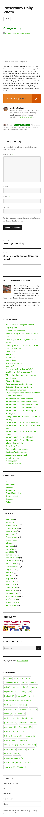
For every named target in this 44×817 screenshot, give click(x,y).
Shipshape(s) (11, 328)
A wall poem (11, 378)
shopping (30, 736)
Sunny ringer (11, 360)
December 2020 (12, 558)
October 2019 (11, 599)
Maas (33, 709)
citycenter (10, 692)
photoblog (27, 718)
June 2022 (10, 534)
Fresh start (10, 351)
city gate (21, 127)
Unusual (9, 499)
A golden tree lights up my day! (19, 372)
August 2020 (11, 570)
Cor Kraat (28, 127)
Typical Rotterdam (9, 127)
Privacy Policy (25, 811)
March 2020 (11, 584)
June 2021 (10, 546)
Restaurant (10, 490)
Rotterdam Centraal (14, 731)
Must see (9, 487)
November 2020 (12, 561)
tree (17, 754)
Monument (36, 125)
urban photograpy (13, 763)
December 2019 (12, 593)
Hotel (8, 481)
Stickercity (10, 357)
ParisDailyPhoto (22, 661)
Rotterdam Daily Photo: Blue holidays (21, 408)
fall (31, 696)
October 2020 (11, 564)
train (31, 749)
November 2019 (12, 596)
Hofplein (23, 705)
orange (10, 129)
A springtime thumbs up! (16, 455)
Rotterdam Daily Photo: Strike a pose (21, 402)
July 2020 (9, 573)
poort (25, 129)
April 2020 (10, 581)
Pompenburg (18, 129)
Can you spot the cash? (15, 331)
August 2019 (11, 605)
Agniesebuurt (11, 683)
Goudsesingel (11, 700)
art (24, 683)
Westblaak (23, 767)
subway (31, 745)
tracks (22, 749)
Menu (7, 19)
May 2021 (10, 549)
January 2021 (11, 555)
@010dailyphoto (22, 678)
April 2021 (10, 552)
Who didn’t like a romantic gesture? (21, 375)
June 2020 (10, 575)
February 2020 (12, 587)
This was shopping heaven (17, 449)
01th (8, 678)
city (34, 687)
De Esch (9, 696)
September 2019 (12, 602)
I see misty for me (13, 348)
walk (28, 763)
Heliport (26, 700)
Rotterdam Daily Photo (18, 10)
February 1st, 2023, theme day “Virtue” (22, 345)
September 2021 (12, 540)
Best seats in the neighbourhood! (20, 325)
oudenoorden (11, 718)
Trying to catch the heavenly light (20, 369)
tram (7, 754)
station (23, 740)
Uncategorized (12, 496)
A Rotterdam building (15, 443)
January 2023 (11, 531)
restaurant (10, 727)
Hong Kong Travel (13, 446)
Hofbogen (10, 705)
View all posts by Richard (26, 117)
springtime (10, 740)
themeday (10, 749)
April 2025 (10, 522)
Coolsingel (25, 692)
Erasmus (21, 696)
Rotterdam (25, 727)
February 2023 (12, 528)
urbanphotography (13, 758)
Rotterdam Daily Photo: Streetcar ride (22, 422)
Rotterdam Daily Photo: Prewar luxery (22, 405)
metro (8, 714)
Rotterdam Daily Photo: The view (20, 440)
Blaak (33, 683)
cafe (7, 687)
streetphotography (14, 745)
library (23, 709)
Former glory (11, 461)
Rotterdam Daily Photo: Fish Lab (19, 437)
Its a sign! (10, 366)
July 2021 (9, 543)
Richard (9, 125)
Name (6, 186)
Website (7, 207)
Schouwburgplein (13, 736)
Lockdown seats (12, 458)
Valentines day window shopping (20, 384)
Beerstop (9, 354)
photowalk (10, 723)
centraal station (20, 687)
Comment (8, 154)
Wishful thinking (13, 381)
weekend (9, 767)
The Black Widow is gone (16, 452)
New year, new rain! (14, 363)
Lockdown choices (13, 464)
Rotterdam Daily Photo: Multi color (20, 399)
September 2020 (13, 567)
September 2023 (12, 525)
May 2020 (10, 578)
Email (6, 197)
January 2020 (11, 590)
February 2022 (12, 537)
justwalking (10, 709)
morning (20, 714)
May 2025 (10, 519)
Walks (8, 502)
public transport (27, 723)
